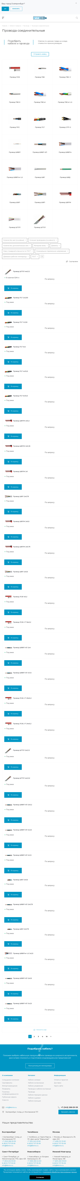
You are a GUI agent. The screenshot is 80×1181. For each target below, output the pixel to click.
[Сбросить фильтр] (42, 256)
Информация (60, 1075)
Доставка (57, 1083)
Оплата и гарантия (61, 1080)
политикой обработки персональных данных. (60, 1172)
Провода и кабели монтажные (39, 1089)
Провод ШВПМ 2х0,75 (21, 547)
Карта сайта (58, 1086)
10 (47, 1036)
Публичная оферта (9, 1097)
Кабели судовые (34, 1098)
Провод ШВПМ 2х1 (20, 471)
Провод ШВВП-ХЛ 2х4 (22, 647)
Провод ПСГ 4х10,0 (20, 371)
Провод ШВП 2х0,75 (21, 496)
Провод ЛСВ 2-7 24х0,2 (22, 724)
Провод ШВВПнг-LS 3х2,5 (23, 953)
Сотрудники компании (10, 1080)
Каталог (31, 1075)
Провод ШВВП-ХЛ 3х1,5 (22, 673)
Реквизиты (6, 1089)
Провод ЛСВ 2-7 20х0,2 (22, 698)
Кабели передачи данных (37, 1095)
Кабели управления (35, 1086)
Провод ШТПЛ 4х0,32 (21, 778)
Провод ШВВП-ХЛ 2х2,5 (22, 830)
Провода (31, 1092)
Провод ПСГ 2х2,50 (20, 298)
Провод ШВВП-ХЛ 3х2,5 (22, 1003)
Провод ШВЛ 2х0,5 (20, 880)
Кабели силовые (34, 1080)
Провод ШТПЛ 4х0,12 (21, 271)
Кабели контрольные (36, 1083)
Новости (5, 1100)
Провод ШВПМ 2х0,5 (21, 521)
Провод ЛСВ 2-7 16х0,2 (22, 622)
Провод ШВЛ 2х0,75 (21, 929)
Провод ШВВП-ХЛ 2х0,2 (22, 805)
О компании (7, 1075)
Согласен (40, 1177)
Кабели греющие (34, 1101)
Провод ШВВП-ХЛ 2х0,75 (23, 904)
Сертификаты (7, 1083)
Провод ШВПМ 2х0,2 (21, 421)
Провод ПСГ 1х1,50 (20, 322)
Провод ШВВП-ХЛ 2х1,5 (22, 855)
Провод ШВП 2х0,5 (20, 572)
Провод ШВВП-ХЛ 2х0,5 (22, 978)
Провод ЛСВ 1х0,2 (20, 597)
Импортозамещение (9, 1086)
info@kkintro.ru (11, 1107)
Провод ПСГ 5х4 (19, 347)
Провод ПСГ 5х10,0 (20, 396)
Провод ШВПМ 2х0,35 (21, 446)
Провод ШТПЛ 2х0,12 (21, 750)
